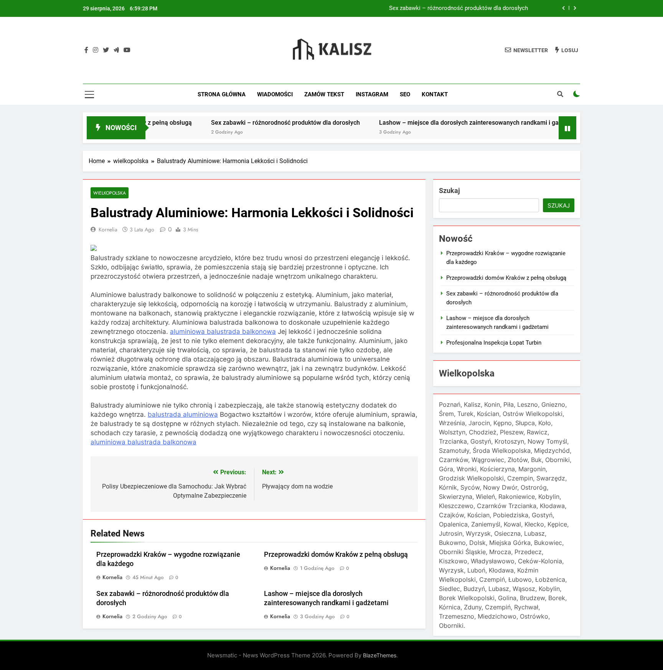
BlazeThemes (379, 655)
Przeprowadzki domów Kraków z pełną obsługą (336, 554)
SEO (405, 94)
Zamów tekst (324, 94)
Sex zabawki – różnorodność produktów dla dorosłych (458, 8)
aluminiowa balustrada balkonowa (223, 331)
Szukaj (449, 190)
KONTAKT (435, 94)
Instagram (372, 94)
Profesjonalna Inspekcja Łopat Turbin (493, 342)
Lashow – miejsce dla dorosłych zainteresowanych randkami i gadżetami (463, 122)
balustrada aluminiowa (183, 414)
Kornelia (108, 229)
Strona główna (222, 94)
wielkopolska (109, 193)
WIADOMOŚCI (275, 94)
